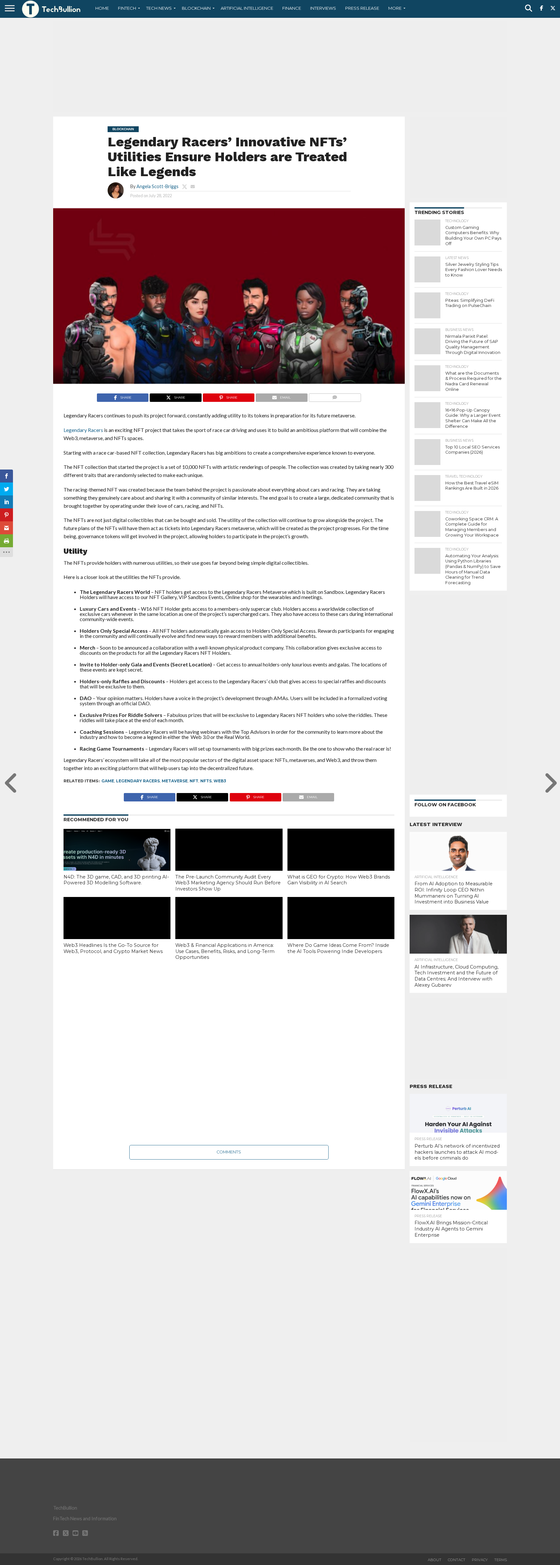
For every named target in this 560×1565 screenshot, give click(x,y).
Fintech (127, 8)
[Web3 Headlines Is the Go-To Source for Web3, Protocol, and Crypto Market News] (117, 929)
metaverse (175, 780)
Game (107, 780)
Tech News (159, 8)
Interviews (323, 8)
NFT (194, 780)
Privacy (480, 1560)
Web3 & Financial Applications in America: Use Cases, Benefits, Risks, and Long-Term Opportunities (224, 951)
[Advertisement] (280, 66)
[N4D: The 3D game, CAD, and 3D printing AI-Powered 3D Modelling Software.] (117, 860)
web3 (220, 780)
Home (102, 8)
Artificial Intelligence (247, 8)
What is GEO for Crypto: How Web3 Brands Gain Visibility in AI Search (338, 880)
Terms (500, 1560)
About (434, 1560)
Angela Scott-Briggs (157, 186)
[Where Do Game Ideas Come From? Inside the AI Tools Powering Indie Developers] (340, 929)
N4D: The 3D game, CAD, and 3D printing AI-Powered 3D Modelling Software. (116, 880)
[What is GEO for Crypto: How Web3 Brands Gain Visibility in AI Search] (340, 861)
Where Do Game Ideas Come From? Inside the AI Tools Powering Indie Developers (338, 948)
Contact (456, 1560)
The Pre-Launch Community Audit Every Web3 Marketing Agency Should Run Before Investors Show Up (228, 883)
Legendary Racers (138, 780)
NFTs (206, 780)
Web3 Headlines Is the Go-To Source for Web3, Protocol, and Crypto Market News (113, 948)
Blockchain (196, 8)
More (395, 8)
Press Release (362, 8)
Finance (291, 8)
